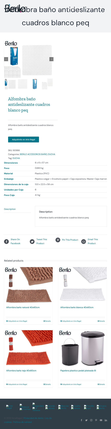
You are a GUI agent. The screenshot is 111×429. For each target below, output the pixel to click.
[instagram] (91, 420)
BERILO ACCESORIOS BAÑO (33, 154)
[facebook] (81, 420)
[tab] (17, 209)
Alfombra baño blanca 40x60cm (77, 307)
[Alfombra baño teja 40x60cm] (28, 348)
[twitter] (86, 420)
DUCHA (51, 154)
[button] (101, 8)
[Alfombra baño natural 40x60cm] (28, 285)
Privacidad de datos (33, 418)
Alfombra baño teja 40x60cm (21, 370)
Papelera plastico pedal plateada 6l (78, 370)
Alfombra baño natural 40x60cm (23, 307)
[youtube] (101, 420)
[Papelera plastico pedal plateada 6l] (82, 348)
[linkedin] (106, 420)
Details (48, 321)
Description (10, 209)
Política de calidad (22, 422)
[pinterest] (96, 420)
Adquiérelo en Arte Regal (23, 139)
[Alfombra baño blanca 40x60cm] (82, 285)
